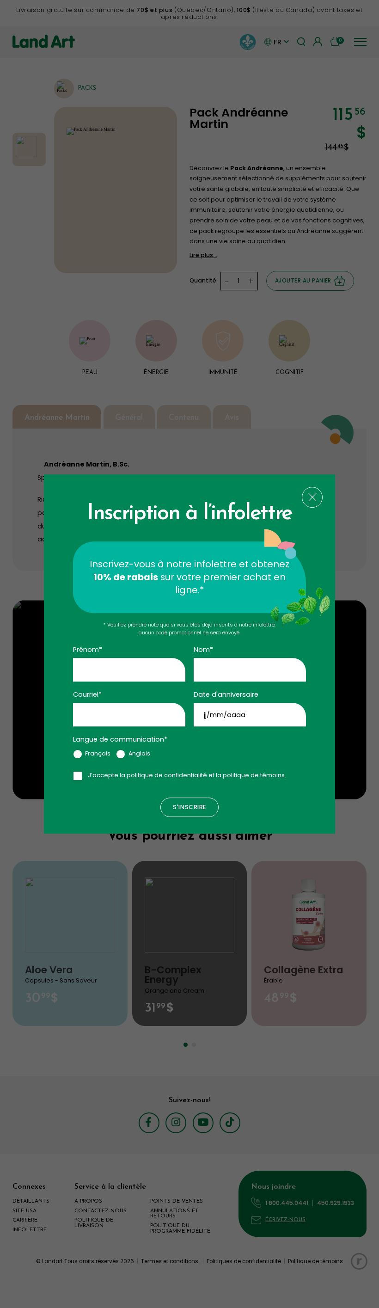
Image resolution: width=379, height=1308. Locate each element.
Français (97, 753)
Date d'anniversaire (226, 694)
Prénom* (87, 649)
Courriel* (87, 694)
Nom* (203, 649)
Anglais (139, 753)
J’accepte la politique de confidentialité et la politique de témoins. (187, 775)
